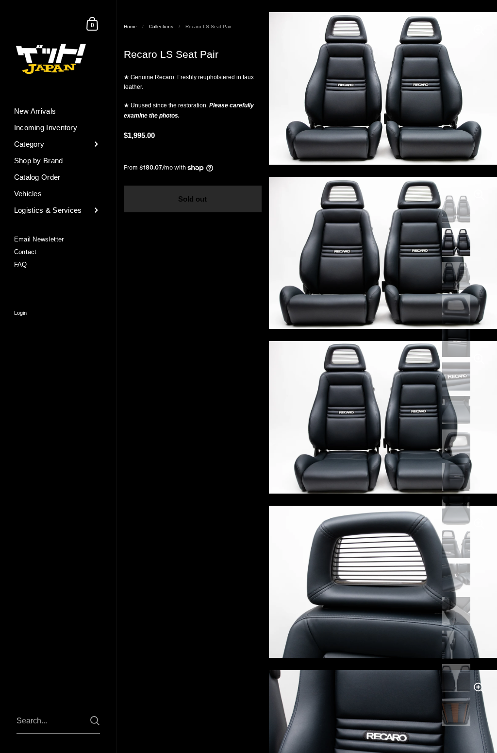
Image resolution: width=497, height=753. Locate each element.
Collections (161, 26)
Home (130, 26)
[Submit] (95, 721)
